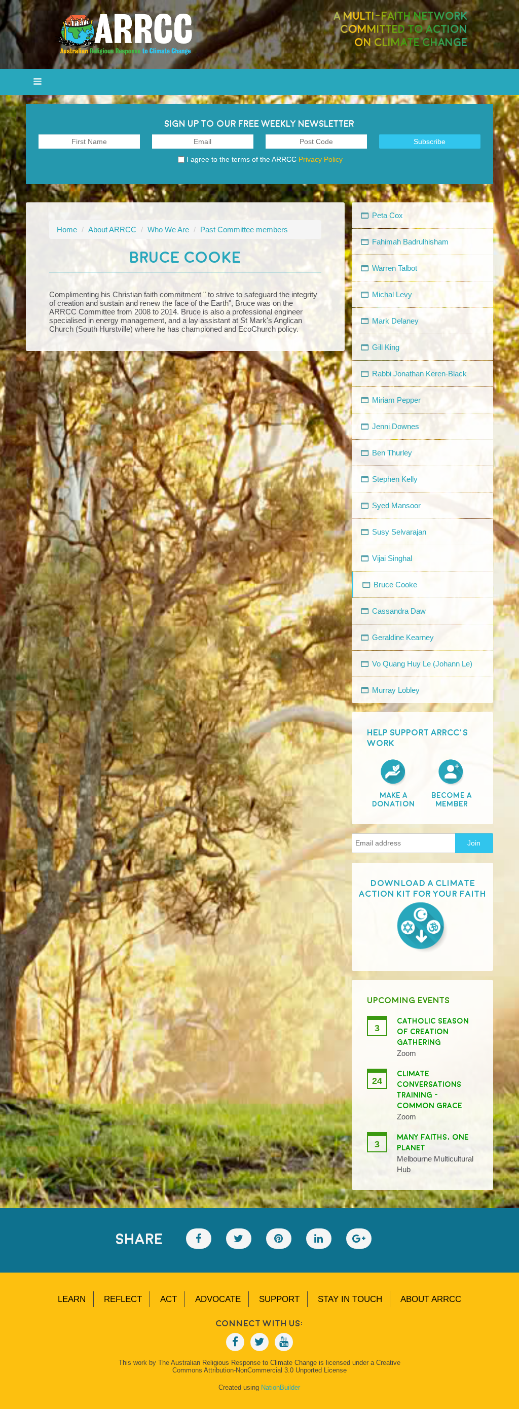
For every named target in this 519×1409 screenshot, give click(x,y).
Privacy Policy (321, 159)
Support (279, 1299)
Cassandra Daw (398, 611)
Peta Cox (386, 215)
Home (67, 229)
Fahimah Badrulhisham (409, 241)
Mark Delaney (394, 320)
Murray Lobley (395, 690)
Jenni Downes (394, 426)
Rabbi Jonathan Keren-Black (418, 373)
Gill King (384, 347)
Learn (72, 1299)
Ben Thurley (391, 452)
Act (168, 1299)
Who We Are (168, 229)
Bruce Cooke (394, 584)
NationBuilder (280, 1387)
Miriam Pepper (395, 400)
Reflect (123, 1299)
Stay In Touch (350, 1299)
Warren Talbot (393, 268)
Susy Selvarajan (398, 531)
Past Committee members (244, 229)
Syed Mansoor (395, 505)
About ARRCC (112, 229)
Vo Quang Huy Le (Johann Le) (421, 663)
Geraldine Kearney (402, 637)
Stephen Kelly (394, 479)
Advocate (218, 1299)
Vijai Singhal (391, 558)
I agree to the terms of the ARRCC (265, 159)
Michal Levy (391, 294)
